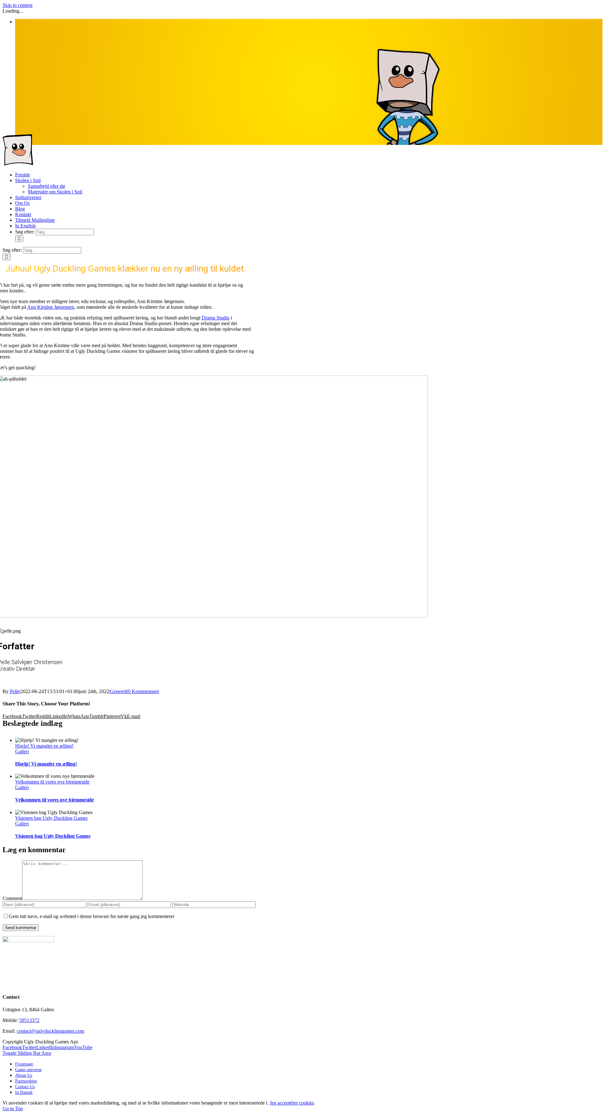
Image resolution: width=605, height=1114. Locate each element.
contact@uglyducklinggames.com (50, 1031)
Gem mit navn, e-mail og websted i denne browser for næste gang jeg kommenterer (91, 916)
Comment (12, 898)
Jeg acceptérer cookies (292, 1102)
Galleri (22, 751)
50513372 (29, 1020)
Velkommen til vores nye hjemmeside (52, 781)
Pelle (15, 691)
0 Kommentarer (143, 691)
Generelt (118, 691)
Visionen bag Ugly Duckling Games (51, 818)
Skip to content (17, 5)
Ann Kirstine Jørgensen (50, 307)
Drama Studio (215, 317)
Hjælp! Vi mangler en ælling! (44, 746)
